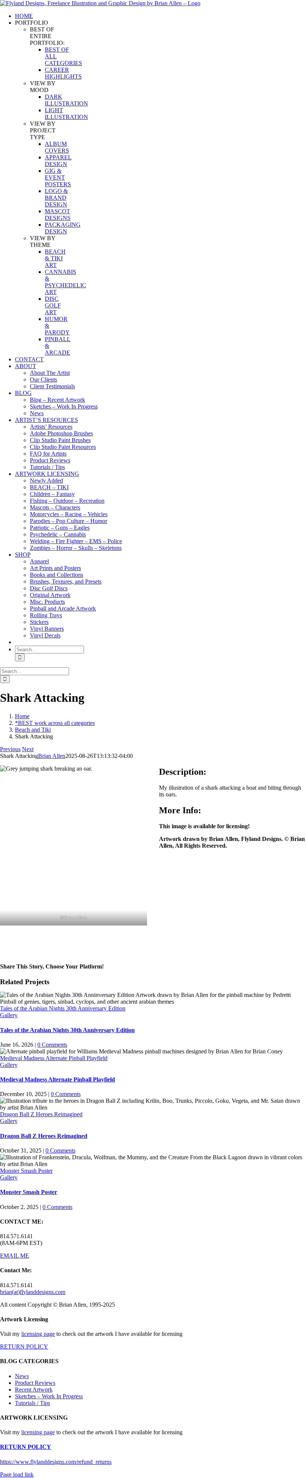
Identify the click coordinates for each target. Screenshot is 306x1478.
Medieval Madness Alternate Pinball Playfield (53, 1058)
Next (28, 749)
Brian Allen (51, 756)
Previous (10, 749)
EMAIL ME (14, 1255)
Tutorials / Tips (32, 1403)
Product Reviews (35, 1383)
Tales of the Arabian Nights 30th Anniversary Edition (62, 1008)
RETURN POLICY (24, 1346)
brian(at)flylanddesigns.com (32, 1292)
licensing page (38, 1334)
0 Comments (52, 1044)
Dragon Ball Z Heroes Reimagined (41, 1114)
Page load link (17, 1474)
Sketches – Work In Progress (49, 1396)
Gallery (9, 1015)
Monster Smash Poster (26, 1171)
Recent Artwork (34, 1389)
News (22, 1376)
